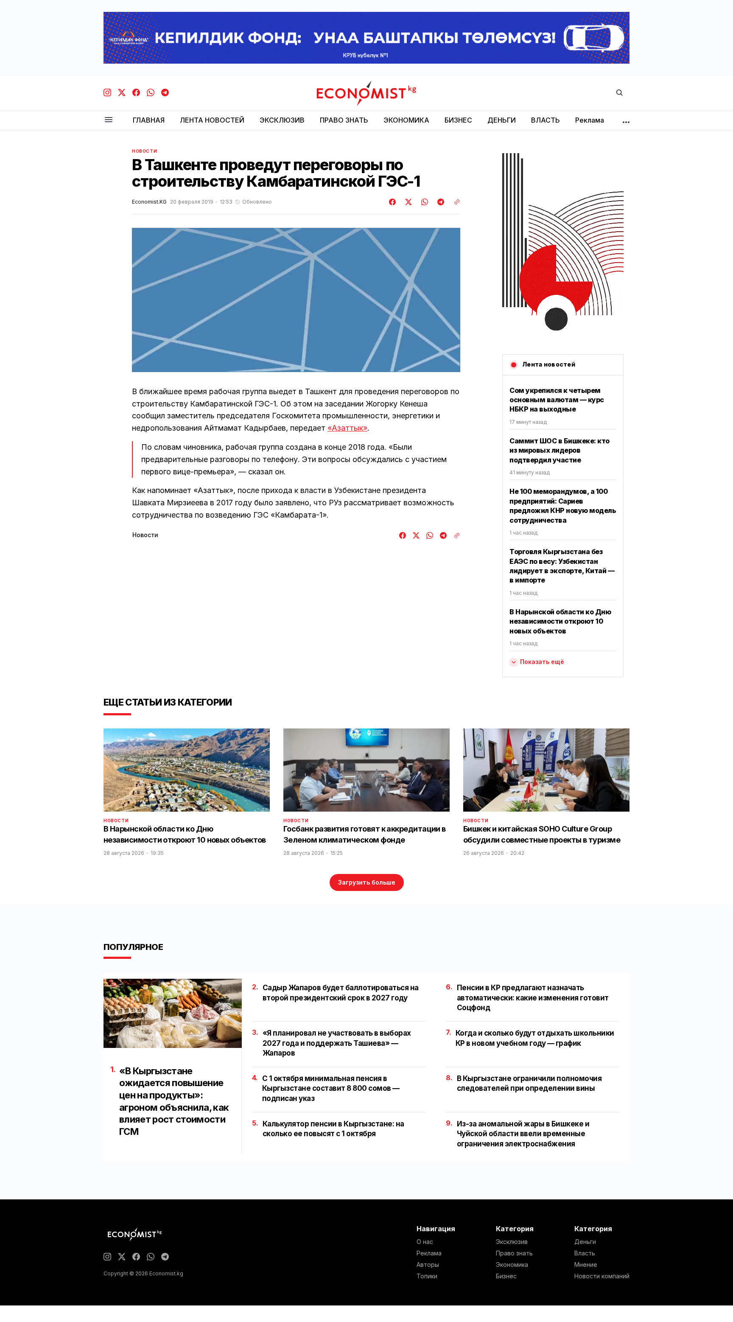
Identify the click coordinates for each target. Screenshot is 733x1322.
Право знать (514, 1253)
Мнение (585, 1264)
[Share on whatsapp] (423, 202)
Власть (584, 1253)
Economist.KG (149, 202)
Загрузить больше (366, 882)
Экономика (512, 1264)
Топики (427, 1276)
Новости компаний (601, 1276)
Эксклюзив (512, 1241)
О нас (425, 1241)
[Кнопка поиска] (619, 93)
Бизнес (506, 1276)
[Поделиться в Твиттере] (407, 202)
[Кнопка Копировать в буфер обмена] (454, 202)
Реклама (429, 1253)
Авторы (428, 1264)
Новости (144, 151)
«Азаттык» (347, 427)
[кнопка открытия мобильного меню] (109, 120)
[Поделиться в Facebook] (392, 202)
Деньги (585, 1241)
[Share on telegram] (439, 202)
